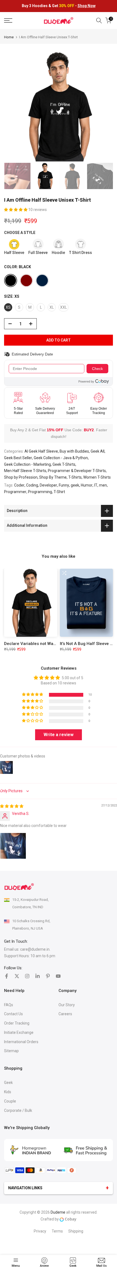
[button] (16, 209)
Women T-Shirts (97, 477)
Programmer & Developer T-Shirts (77, 470)
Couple (10, 1101)
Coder (19, 485)
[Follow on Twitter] (16, 976)
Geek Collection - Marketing (27, 464)
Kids (7, 1092)
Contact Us (13, 1014)
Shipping (75, 1231)
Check (97, 368)
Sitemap (11, 1051)
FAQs (8, 1005)
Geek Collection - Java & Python (61, 458)
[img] (11, 806)
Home (9, 37)
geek (75, 485)
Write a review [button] (58, 734)
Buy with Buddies (74, 451)
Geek (8, 1082)
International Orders (21, 1042)
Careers (65, 1014)
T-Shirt (59, 492)
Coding (32, 485)
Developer (48, 485)
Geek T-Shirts (64, 464)
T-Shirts (75, 477)
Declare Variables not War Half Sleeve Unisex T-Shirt (55, 643)
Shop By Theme (53, 477)
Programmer (15, 492)
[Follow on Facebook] (6, 976)
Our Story (67, 1005)
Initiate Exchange (18, 1032)
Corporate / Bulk (18, 1110)
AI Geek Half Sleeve (41, 451)
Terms (57, 1231)
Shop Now (87, 6)
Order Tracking (16, 1023)
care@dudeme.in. (35, 949)
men (103, 485)
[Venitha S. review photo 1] (13, 846)
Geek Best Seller (18, 458)
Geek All (97, 451)
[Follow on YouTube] (58, 976)
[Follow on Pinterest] (47, 976)
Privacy (40, 1231)
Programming (40, 492)
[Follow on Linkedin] (37, 976)
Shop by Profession (21, 477)
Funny (64, 485)
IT (95, 485)
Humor (87, 485)
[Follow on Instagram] (27, 976)
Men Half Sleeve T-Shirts (25, 470)
